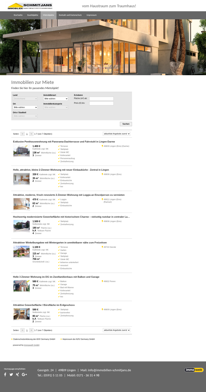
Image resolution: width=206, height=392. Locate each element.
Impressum (92, 15)
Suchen (125, 124)
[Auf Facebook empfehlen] (5, 375)
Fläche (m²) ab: (80, 98)
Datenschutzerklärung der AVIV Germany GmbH (34, 339)
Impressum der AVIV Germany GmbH (79, 339)
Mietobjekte (48, 15)
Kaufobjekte (32, 15)
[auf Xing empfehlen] (17, 375)
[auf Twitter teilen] (11, 375)
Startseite (18, 15)
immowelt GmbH (31, 345)
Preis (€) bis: (79, 103)
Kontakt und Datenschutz (70, 15)
